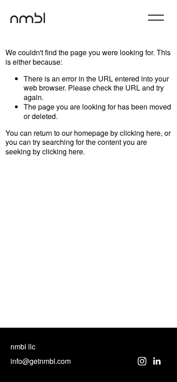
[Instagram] (142, 361)
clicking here (140, 133)
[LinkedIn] (156, 361)
